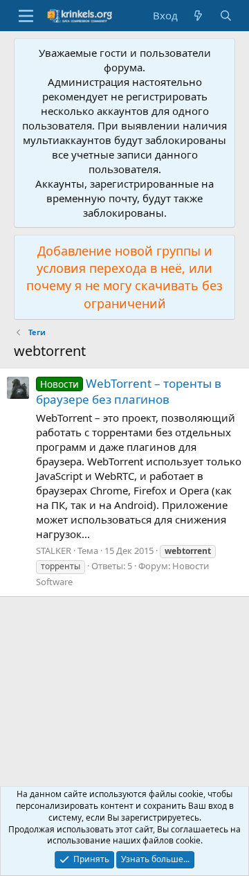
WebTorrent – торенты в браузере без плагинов (128, 391)
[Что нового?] (198, 15)
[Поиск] (225, 15)
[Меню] (26, 16)
